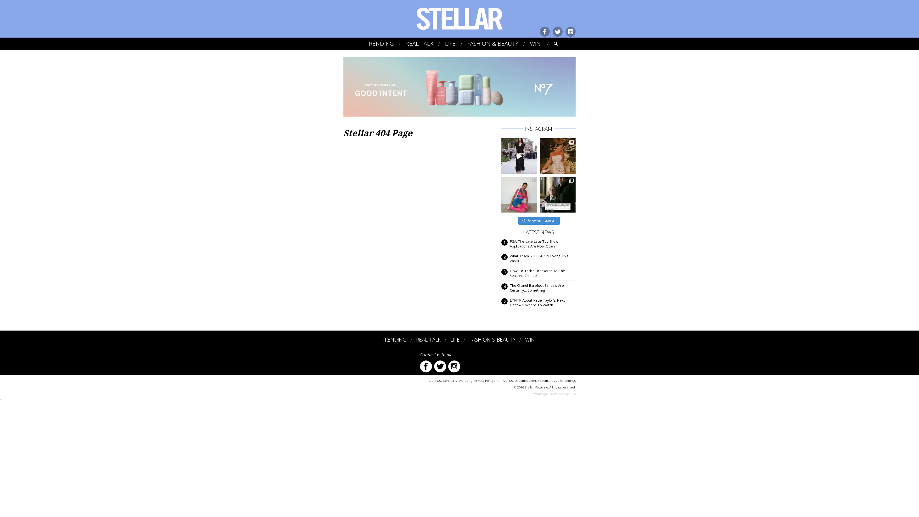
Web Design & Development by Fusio (554, 394)
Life (450, 43)
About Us (434, 380)
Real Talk (419, 43)
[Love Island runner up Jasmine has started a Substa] (519, 195)
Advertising (464, 380)
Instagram (571, 32)
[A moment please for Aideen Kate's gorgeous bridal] (558, 156)
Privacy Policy (483, 380)
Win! (536, 43)
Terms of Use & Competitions (516, 380)
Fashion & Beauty (492, 43)
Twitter (558, 32)
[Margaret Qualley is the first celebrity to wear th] (519, 156)
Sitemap (545, 380)
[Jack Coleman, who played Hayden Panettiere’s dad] (558, 195)
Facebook (545, 32)
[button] (552, 44)
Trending (379, 43)
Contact (448, 380)
